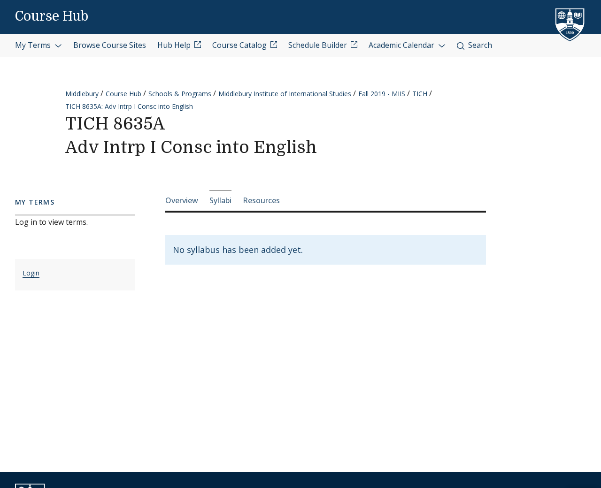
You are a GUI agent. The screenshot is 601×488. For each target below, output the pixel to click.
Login (31, 272)
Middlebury (82, 93)
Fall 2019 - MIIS (381, 93)
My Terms (34, 45)
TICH (419, 93)
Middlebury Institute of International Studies (284, 93)
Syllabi (220, 200)
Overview (181, 200)
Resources (261, 200)
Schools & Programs (179, 93)
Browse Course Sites (109, 45)
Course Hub (51, 16)
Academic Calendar (402, 45)
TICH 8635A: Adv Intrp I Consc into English (129, 106)
